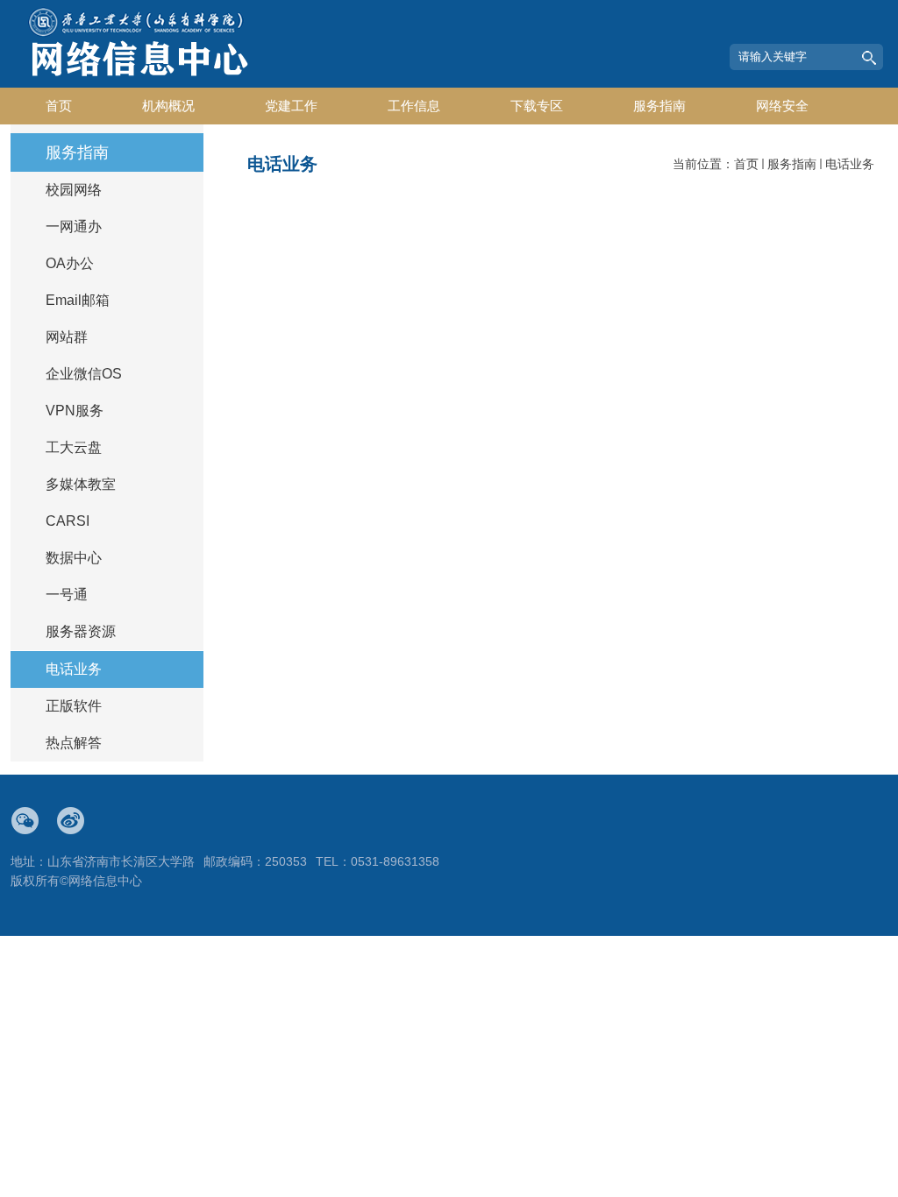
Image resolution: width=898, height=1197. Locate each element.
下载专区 (536, 105)
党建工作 (291, 105)
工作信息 (414, 105)
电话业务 (849, 164)
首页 (59, 105)
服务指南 (659, 105)
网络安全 (782, 105)
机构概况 (168, 105)
